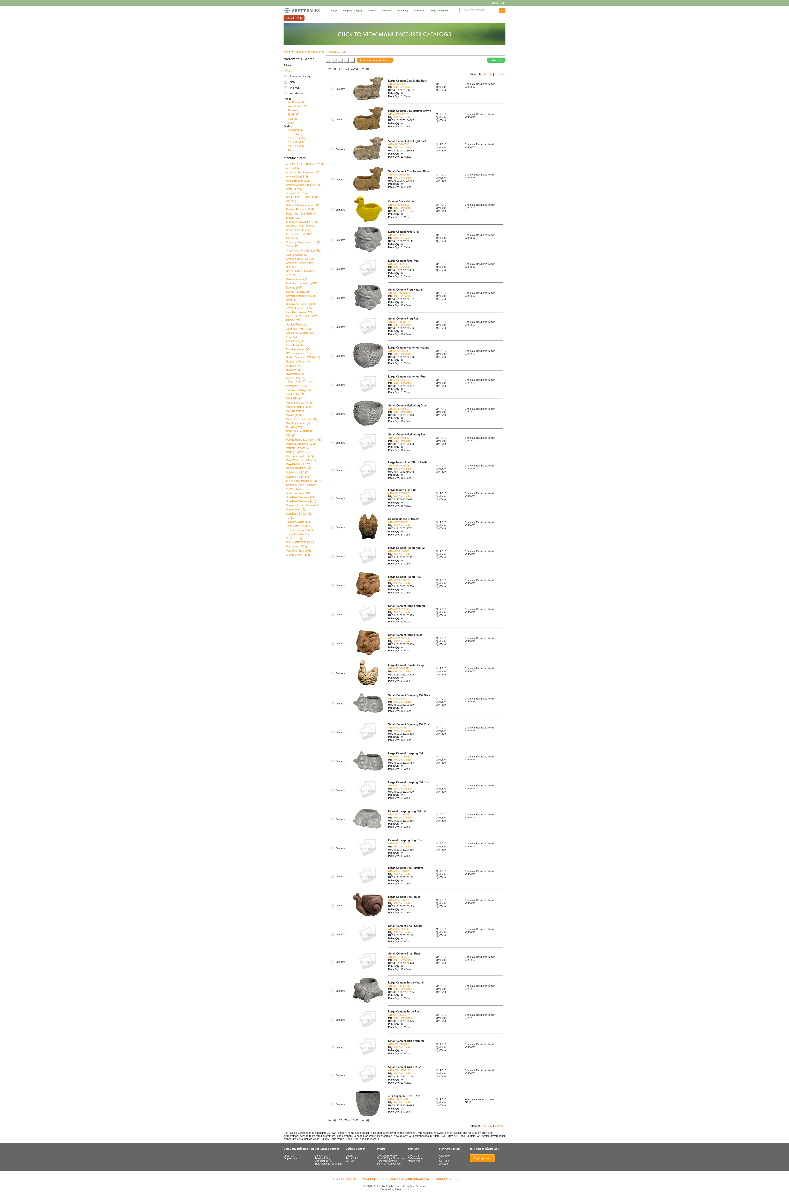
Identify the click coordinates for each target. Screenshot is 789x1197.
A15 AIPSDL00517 (398, 843)
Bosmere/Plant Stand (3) (300, 225)
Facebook (444, 1155)
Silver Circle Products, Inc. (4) (304, 480)
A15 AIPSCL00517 (398, 785)
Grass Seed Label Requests (407, 1178)
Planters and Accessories (309, 51)
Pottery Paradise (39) (298, 452)
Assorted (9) (295, 130)
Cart (503, 2)
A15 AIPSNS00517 (398, 957)
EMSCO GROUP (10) (299, 308)
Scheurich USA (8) (297, 472)
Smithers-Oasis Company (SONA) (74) (301, 487)
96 (484, 74)
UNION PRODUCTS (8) (300, 542)
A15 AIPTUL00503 (398, 986)
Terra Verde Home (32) (299, 530)
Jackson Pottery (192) (299, 390)
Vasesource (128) (296, 546)
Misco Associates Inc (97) (301, 419)
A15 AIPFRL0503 (397, 235)
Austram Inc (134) (296, 193)
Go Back (296, 18)
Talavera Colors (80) (298, 521)
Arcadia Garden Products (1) (303, 184)
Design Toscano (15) (298, 291)
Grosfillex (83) (294, 345)
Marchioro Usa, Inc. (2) (299, 402)
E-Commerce (415, 1158)
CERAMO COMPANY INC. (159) (299, 236)
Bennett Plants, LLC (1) (300, 209)
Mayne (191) (293, 415)
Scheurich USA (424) (298, 476)
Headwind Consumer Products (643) (298, 363)
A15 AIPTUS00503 (398, 1044)
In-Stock (295, 87)
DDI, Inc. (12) (294, 267)
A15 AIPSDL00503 (398, 814)
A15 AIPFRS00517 (398, 322)
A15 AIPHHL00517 (398, 380)
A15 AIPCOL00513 (398, 84)
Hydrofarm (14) (295, 373)
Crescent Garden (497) (299, 262)
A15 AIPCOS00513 (398, 144)
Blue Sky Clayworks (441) (301, 221)
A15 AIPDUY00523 (398, 204)
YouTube (444, 1161)
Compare (340, 89)
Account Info (352, 1158)
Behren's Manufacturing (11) (302, 205)
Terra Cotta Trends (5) (299, 526)
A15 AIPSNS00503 (398, 929)
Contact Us (321, 1155)
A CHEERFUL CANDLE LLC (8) (305, 164)
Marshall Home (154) (298, 406)
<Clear (287, 70)
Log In (494, 2)
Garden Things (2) (296, 324)
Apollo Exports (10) (297, 180)
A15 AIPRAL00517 (398, 580)
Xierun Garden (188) (298, 554)
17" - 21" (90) (296, 142)
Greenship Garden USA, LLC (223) (300, 334)
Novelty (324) (294, 427)
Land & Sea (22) (295, 394)
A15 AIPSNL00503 (398, 871)
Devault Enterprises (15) (300, 295)
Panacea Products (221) (300, 443)
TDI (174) (291, 517)
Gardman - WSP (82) (298, 328)
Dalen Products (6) (297, 279)
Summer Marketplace (389, 1163)
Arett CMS (413, 1155)
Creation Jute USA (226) (300, 258)
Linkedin (444, 1163)
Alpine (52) (292, 168)
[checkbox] (285, 76)
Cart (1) (292, 118)
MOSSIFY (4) (294, 398)
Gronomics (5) (294, 341)
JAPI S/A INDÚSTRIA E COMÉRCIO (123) (300, 384)
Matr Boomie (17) (296, 410)
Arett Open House (387, 1155)
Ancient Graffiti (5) (297, 176)
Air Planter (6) (296, 102)
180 (490, 74)
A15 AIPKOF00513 (398, 465)
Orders (349, 1155)
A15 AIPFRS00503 (398, 293)
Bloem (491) (293, 217)
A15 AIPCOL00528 (398, 114)
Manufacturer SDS (325, 1161)
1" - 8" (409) (295, 134)
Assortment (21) (297, 106)
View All (499, 74)
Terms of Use (341, 1178)
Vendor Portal (446, 1178)
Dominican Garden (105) (300, 304)
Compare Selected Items (375, 60)
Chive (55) (292, 246)
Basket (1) (294, 110)
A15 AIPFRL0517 (397, 264)
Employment (291, 1158)
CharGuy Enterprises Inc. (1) (303, 242)
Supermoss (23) (295, 509)
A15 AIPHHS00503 (398, 408)
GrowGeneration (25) (298, 349)
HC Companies (403, 87)
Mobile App (414, 1161)
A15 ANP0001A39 (398, 1099)
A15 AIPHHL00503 (398, 351)
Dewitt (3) (291, 299)
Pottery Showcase (387, 1161)
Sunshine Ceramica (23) (300, 497)
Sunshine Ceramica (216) (301, 501)
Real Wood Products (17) (301, 460)
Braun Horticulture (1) (298, 230)
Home (287, 51)
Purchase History (300, 76)
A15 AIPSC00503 (398, 698)
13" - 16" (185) (296, 138)
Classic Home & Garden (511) (303, 250)
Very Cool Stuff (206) (298, 550)
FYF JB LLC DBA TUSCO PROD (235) (301, 318)
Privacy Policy (322, 1158)
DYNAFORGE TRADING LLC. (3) (301, 273)
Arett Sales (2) (294, 188)
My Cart (350, 1161)
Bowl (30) (293, 114)
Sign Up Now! (482, 1158)
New (292, 82)
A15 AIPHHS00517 (398, 437)
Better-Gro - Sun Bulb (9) (301, 213)
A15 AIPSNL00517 (398, 900)
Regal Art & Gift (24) (298, 464)
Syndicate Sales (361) (299, 513)
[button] (502, 10)
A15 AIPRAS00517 (398, 638)
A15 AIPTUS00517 (398, 1070)
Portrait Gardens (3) (297, 447)
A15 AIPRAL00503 (398, 551)
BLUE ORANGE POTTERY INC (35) (302, 199)
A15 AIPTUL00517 (398, 1014)
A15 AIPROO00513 (399, 668)
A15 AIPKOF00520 (398, 493)
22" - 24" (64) (296, 146)
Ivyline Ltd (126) (295, 378)
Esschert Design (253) (299, 312)
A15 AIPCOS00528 (398, 174)
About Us (289, 1155)
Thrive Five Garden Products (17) (297, 536)
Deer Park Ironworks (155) (301, 283)
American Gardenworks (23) (302, 172)
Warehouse (296, 93)
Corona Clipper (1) (296, 254)
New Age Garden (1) (298, 423)
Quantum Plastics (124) (300, 456)
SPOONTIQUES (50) (298, 468)
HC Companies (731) (298, 353)
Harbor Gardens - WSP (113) (303, 357)
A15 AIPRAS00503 (398, 609)
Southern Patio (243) (298, 493)
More (291, 122)
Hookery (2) (293, 369)
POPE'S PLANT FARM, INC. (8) (300, 433)
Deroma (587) (294, 287)
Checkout (496, 60)
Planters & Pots (337, 51)
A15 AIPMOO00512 (399, 522)
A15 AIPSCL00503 (398, 756)
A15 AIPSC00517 (398, 727)
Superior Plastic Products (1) (303, 505)
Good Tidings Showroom (391, 1158)
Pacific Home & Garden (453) (303, 439)
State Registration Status (328, 1163)
